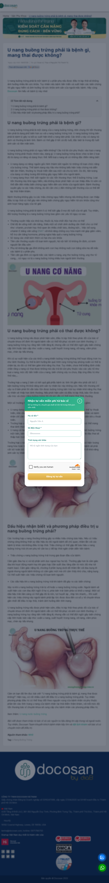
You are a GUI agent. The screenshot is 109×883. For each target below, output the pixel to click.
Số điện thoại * (34, 428)
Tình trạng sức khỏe (37, 440)
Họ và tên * (33, 415)
